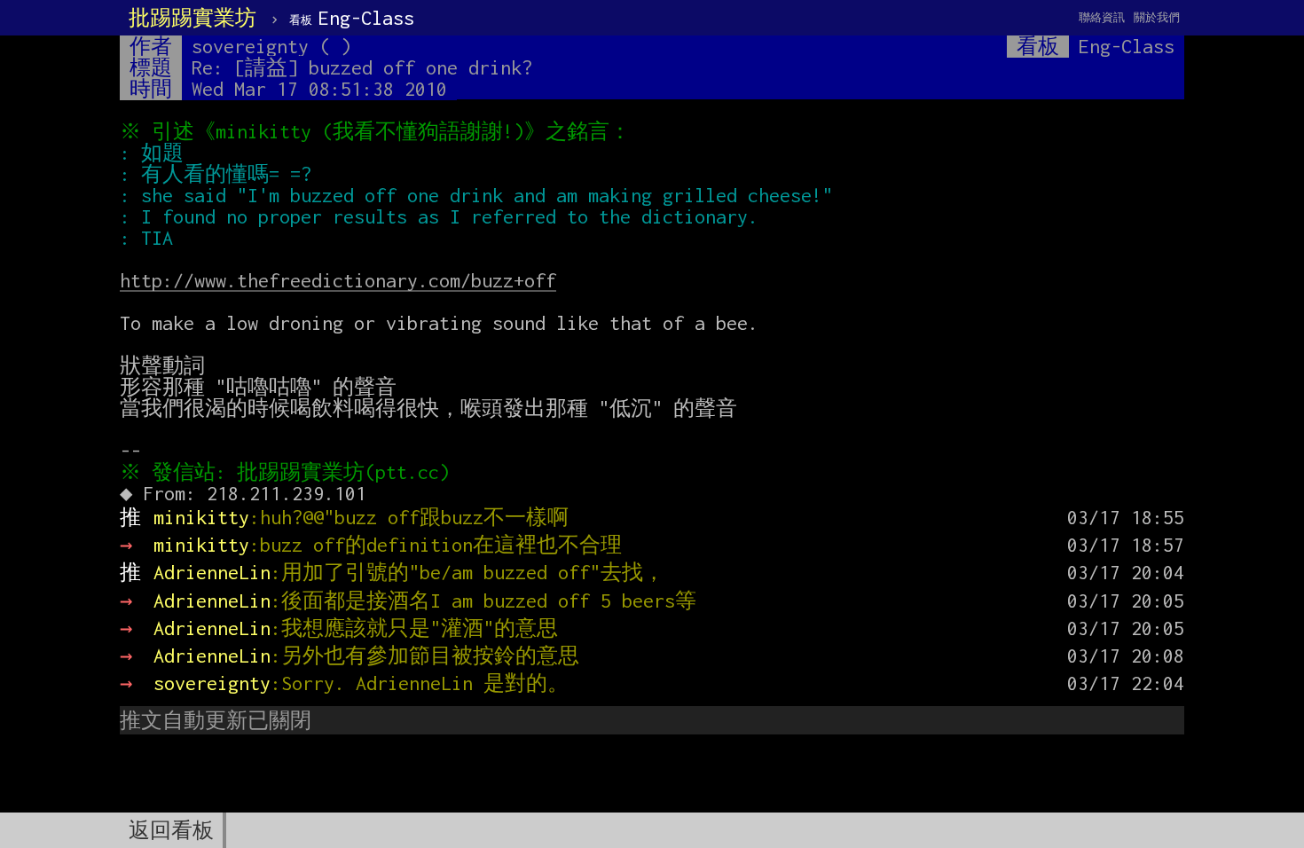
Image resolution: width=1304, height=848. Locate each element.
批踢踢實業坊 (192, 17)
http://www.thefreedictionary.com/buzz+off (338, 280)
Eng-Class (351, 17)
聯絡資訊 (1102, 17)
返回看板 (171, 830)
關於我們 (1157, 17)
